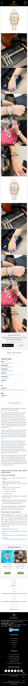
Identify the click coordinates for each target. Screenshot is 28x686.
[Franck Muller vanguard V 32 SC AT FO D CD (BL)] (7, 556)
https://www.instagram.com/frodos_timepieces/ (14, 539)
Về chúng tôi (14, 640)
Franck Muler (7, 435)
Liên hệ (14, 644)
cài (1, 397)
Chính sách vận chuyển (14, 656)
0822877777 (16, 483)
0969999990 (8, 483)
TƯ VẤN (21, 345)
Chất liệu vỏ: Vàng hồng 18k (18, 389)
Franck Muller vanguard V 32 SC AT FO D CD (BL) (8, 566)
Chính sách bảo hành (14, 658)
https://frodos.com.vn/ (13, 529)
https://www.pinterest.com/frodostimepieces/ (14, 535)
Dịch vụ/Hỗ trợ (14, 638)
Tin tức (14, 647)
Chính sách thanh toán (14, 654)
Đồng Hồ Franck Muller (14, 335)
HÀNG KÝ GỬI (9, 345)
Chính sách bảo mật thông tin (14, 663)
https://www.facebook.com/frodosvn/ (17, 531)
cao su (2, 378)
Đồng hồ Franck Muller (6, 363)
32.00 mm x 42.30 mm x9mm (7, 374)
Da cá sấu (7, 378)
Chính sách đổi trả (14, 661)
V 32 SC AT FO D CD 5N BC (7, 367)
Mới (2, 382)
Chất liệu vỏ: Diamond (6, 389)
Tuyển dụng (14, 642)
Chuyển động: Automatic (6, 370)
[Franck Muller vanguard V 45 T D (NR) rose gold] (20, 556)
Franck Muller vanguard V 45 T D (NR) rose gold (20, 566)
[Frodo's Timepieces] (14, 3)
